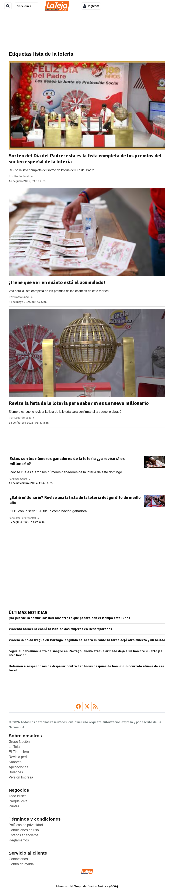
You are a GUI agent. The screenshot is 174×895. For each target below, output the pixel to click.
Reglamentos (19, 840)
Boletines (16, 772)
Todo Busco (18, 796)
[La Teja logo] (57, 6)
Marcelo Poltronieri (24, 518)
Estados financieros (23, 835)
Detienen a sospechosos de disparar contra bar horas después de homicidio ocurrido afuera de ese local (86, 668)
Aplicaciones (18, 767)
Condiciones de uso (24, 830)
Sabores (15, 762)
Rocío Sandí (21, 176)
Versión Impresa (21, 777)
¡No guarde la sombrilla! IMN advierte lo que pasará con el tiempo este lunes (69, 618)
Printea (14, 806)
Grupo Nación (19, 741)
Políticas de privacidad (26, 825)
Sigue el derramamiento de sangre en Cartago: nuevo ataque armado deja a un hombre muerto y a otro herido (86, 653)
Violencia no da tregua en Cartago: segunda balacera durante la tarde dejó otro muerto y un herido (87, 640)
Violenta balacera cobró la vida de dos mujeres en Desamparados (60, 629)
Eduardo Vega (22, 418)
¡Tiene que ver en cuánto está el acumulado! (57, 282)
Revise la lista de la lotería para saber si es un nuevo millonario (79, 403)
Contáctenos (18, 859)
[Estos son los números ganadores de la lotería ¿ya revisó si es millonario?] (154, 462)
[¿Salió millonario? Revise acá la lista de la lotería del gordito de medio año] (154, 501)
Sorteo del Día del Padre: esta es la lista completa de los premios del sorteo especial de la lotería (85, 159)
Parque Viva (18, 801)
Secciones (24, 6)
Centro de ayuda (21, 864)
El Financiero (19, 752)
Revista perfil (18, 757)
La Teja (14, 746)
